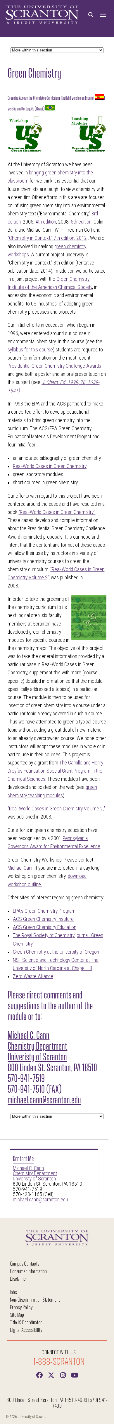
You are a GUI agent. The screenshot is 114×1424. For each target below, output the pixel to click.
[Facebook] (39, 1374)
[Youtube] (74, 1374)
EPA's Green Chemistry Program (44, 911)
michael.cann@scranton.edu (40, 1200)
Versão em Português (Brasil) (26, 108)
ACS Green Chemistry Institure (43, 919)
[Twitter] (51, 1374)
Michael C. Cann (28, 1168)
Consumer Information (28, 1271)
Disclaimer (18, 1278)
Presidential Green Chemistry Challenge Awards (54, 366)
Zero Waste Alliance (33, 976)
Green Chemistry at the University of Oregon (56, 952)
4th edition (45, 222)
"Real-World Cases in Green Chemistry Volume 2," (56, 809)
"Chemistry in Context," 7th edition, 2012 (47, 238)
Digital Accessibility (26, 1329)
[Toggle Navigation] (102, 15)
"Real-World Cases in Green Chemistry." (56, 512)
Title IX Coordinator (26, 1322)
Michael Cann (21, 868)
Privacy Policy (21, 1307)
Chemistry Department (35, 1173)
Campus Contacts (24, 1263)
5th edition (81, 222)
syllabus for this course (30, 350)
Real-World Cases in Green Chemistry (50, 466)
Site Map (17, 1314)
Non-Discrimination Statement (35, 1299)
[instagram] (63, 1374)
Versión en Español (83, 97)
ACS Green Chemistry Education (44, 927)
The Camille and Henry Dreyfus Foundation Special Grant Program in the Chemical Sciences (55, 771)
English (65, 97)
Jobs (13, 1292)
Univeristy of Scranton (34, 1179)
